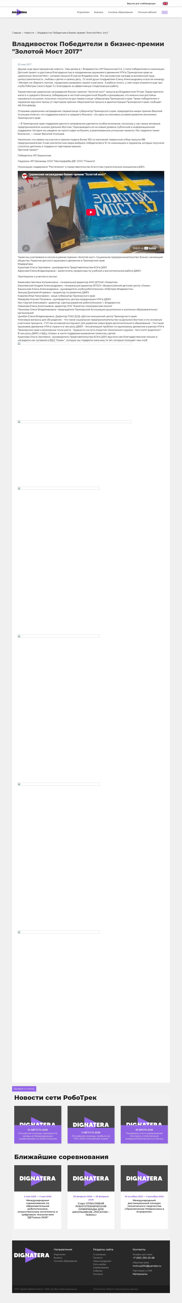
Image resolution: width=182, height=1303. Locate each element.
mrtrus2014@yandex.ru (147, 1265)
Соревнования (101, 1267)
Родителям (59, 1254)
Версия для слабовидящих (141, 3)
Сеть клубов (99, 1264)
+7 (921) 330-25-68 (144, 1257)
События (97, 1271)
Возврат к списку (24, 1088)
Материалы (140, 1274)
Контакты (98, 1274)
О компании (99, 1254)
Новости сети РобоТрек (55, 1097)
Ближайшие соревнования (61, 1157)
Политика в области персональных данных (115, 1289)
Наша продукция (102, 1261)
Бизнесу (58, 1257)
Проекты (98, 1257)
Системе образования (65, 1261)
